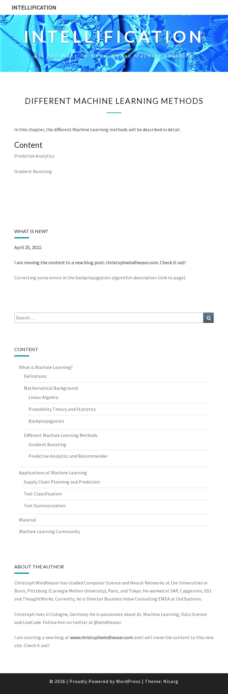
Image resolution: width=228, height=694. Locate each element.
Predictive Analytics (34, 156)
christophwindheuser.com (132, 262)
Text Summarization (45, 505)
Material (27, 520)
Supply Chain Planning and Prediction (62, 482)
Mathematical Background (51, 388)
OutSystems (188, 599)
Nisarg (170, 681)
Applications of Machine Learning (53, 473)
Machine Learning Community (49, 531)
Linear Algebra (43, 397)
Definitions (35, 376)
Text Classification (43, 494)
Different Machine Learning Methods (60, 435)
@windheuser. (108, 622)
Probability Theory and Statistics (62, 409)
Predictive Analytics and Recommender (68, 456)
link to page (171, 278)
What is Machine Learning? (46, 367)
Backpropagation (46, 421)
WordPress (128, 681)
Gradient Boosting (33, 171)
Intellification (34, 7)
